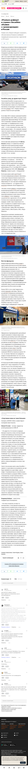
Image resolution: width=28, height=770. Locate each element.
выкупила (4, 185)
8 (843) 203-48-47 (13, 725)
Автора (20, 579)
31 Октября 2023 (4, 13)
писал (14, 348)
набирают (6, 196)
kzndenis (6, 683)
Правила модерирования (6, 710)
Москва (9, 4)
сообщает (8, 108)
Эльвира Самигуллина (6, 552)
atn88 (5, 648)
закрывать (8, 291)
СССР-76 (6, 589)
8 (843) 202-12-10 (5, 725)
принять (23, 762)
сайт (16, 174)
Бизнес (8, 16)
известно (13, 340)
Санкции (12, 16)
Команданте (7, 604)
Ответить (3, 600)
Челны (2, 4)
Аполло (5, 672)
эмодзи (7, 597)
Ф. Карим (6, 630)
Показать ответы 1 (5, 627)
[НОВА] (14, 8)
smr (5, 660)
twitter (17, 733)
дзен (17, 735)
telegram (5, 735)
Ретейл (3, 16)
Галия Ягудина (16, 552)
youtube (5, 737)
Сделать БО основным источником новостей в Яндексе (14, 565)
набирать (13, 188)
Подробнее (21, 760)
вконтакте (5, 733)
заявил (21, 263)
